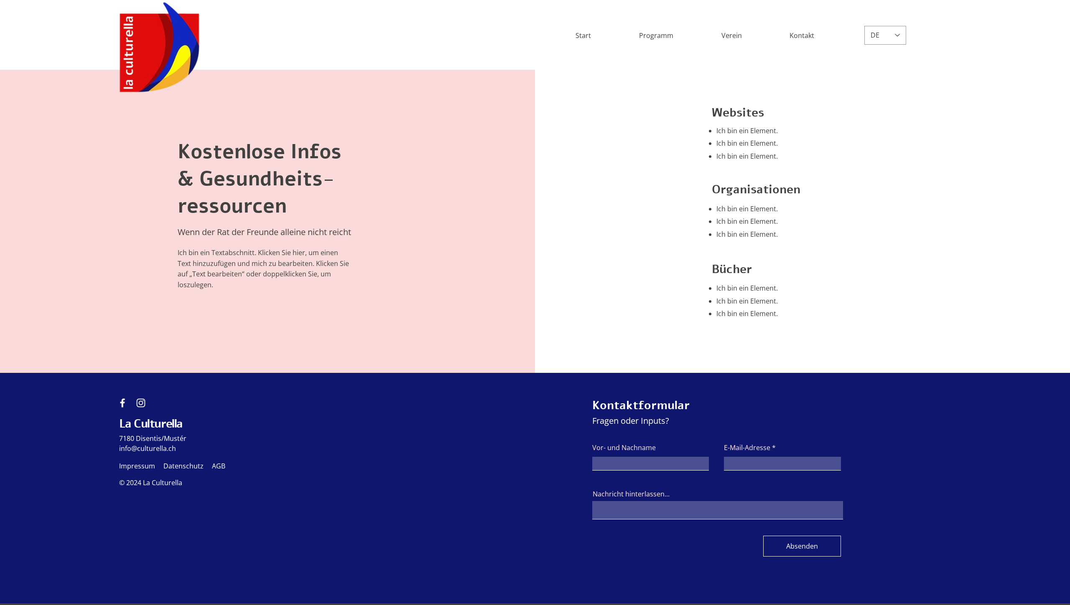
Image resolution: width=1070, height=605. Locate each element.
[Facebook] (122, 403)
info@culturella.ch (147, 448)
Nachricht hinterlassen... (631, 494)
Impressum (137, 466)
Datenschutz (183, 466)
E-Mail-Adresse (747, 447)
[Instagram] (141, 403)
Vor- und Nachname (624, 447)
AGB (218, 466)
